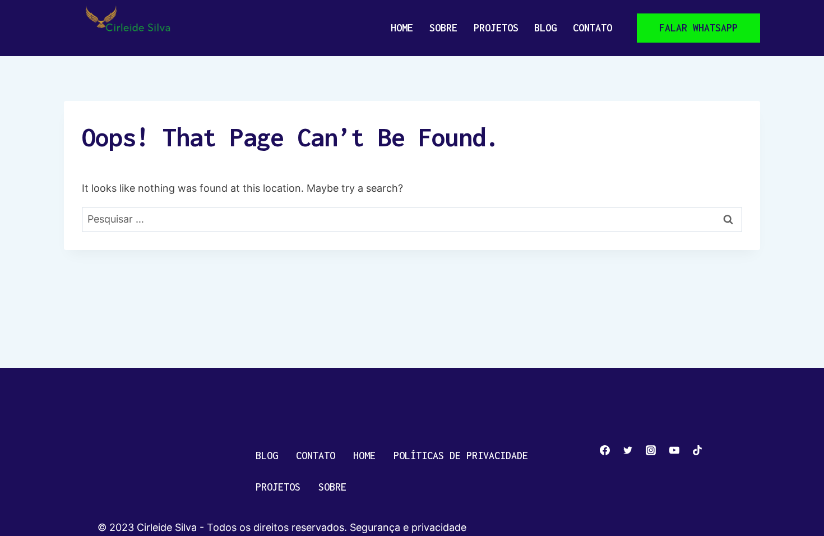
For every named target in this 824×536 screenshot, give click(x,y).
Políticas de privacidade (461, 455)
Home (402, 28)
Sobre (443, 28)
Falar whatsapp (698, 28)
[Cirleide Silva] (132, 28)
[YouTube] (674, 450)
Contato (592, 28)
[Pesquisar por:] (412, 219)
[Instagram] (651, 450)
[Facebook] (605, 450)
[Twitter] (628, 450)
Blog (545, 28)
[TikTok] (697, 450)
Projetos (496, 28)
